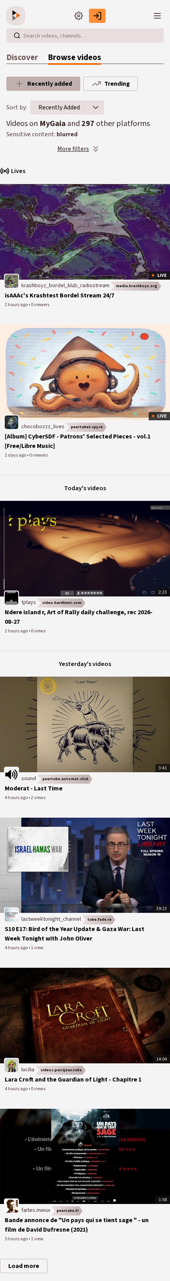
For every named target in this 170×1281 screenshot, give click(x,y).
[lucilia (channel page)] (11, 1065)
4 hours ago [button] (16, 797)
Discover (22, 57)
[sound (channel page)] (11, 774)
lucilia (27, 1070)
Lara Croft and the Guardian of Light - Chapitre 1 (73, 1079)
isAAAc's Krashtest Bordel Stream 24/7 (59, 295)
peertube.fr (68, 1210)
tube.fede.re (99, 919)
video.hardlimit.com (61, 603)
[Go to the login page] (97, 16)
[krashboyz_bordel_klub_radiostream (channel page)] (11, 281)
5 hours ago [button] (16, 1239)
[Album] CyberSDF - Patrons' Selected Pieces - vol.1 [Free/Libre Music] (78, 441)
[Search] (17, 35)
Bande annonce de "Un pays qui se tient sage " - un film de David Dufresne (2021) (77, 1225)
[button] (96, 107)
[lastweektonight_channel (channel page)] (11, 914)
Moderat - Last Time (33, 788)
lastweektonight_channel (51, 919)
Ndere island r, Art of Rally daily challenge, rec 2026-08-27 (79, 617)
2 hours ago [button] (16, 304)
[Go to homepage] (17, 15)
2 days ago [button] (16, 455)
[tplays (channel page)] (11, 598)
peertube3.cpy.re (87, 427)
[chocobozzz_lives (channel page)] (11, 422)
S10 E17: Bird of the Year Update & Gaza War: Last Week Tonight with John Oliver (74, 934)
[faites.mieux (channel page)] (11, 1206)
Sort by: (16, 107)
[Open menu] (157, 16)
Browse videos (74, 57)
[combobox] (59, 107)
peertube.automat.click (65, 779)
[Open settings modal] (78, 16)
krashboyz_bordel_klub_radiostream (65, 286)
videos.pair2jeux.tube (61, 1070)
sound (28, 779)
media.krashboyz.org (136, 286)
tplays (28, 602)
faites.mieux (35, 1210)
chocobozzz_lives (42, 427)
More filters (73, 149)
